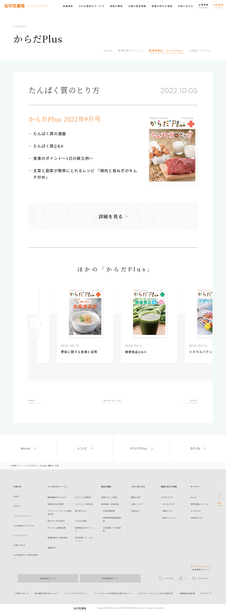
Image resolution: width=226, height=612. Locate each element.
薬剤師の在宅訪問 (55, 504)
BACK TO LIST (113, 400)
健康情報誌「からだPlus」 (166, 50)
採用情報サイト (110, 578)
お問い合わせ (185, 6)
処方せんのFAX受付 (56, 520)
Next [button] (40, 323)
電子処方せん (81, 510)
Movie (108, 50)
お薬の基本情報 (137, 6)
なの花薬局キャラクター (25, 525)
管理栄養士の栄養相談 (57, 537)
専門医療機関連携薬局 (112, 519)
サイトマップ (206, 593)
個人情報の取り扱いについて (47, 593)
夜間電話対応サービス (84, 529)
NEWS (16, 496)
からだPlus (196, 510)
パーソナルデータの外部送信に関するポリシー (112, 593)
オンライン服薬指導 (56, 527)
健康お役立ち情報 (162, 6)
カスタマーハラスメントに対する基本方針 (155, 593)
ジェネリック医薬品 (84, 504)
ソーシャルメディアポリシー (76, 593)
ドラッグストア (21, 535)
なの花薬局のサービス (92, 6)
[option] (65, 324)
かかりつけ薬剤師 (83, 497)
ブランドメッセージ (23, 515)
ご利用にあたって (21, 593)
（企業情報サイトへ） (201, 568)
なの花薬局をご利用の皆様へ (26, 556)
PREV (31, 400)
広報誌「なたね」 (200, 50)
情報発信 (52, 547)
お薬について (137, 504)
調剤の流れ (136, 497)
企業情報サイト (48, 578)
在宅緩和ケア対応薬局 (112, 529)
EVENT (17, 506)
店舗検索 (68, 6)
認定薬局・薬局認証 (110, 504)
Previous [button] (33, 323)
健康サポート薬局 (109, 497)
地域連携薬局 (109, 510)
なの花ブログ (167, 497)
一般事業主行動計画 (186, 593)
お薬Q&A (135, 510)
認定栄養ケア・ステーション (84, 539)
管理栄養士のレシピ (131, 50)
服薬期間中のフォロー (57, 497)
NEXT (194, 400)
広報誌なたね (197, 517)
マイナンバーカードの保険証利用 (59, 512)
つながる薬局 (81, 520)
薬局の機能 (116, 6)
